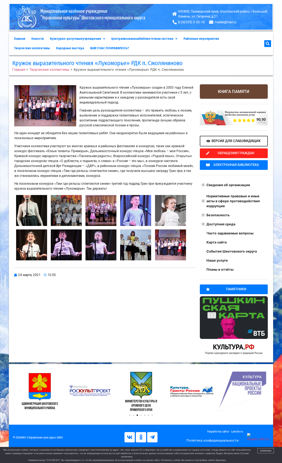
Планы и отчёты (219, 269)
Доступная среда (220, 224)
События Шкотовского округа (231, 251)
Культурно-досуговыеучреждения (75, 39)
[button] (267, 43)
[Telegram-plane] (152, 437)
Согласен (265, 451)
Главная (19, 39)
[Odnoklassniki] (141, 437)
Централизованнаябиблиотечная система (142, 39)
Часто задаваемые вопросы (230, 233)
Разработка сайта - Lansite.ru (225, 431)
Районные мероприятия (201, 39)
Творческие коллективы (32, 48)
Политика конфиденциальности (212, 440)
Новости (37, 39)
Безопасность (218, 215)
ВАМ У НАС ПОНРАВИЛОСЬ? (109, 48)
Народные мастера (70, 48)
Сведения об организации (228, 185)
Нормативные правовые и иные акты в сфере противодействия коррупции (233, 201)
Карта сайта (216, 242)
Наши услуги (217, 260)
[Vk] (129, 437)
